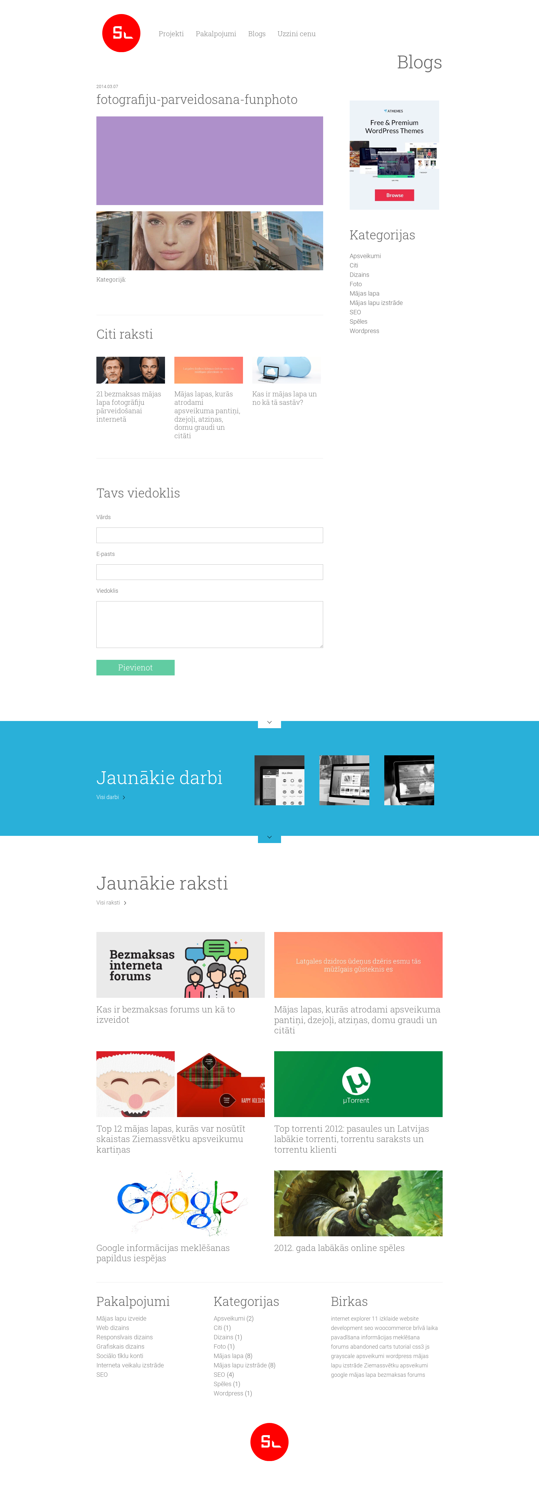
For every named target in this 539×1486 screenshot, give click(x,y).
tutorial (402, 1346)
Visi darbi (107, 797)
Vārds (103, 517)
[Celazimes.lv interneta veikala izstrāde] (279, 779)
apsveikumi (370, 1356)
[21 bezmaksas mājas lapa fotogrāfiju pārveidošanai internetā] (130, 370)
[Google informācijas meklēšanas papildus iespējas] (180, 1203)
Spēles (358, 321)
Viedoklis (107, 590)
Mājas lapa (365, 293)
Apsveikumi (365, 256)
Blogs (257, 33)
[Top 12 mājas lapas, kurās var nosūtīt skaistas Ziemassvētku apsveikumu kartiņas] (180, 1084)
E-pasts (105, 554)
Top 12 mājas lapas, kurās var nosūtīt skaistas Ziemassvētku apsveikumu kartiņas (170, 1139)
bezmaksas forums (401, 1374)
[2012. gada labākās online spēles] (358, 1203)
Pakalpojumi (216, 33)
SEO (355, 312)
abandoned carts (371, 1346)
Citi (354, 265)
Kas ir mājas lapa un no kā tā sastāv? (284, 398)
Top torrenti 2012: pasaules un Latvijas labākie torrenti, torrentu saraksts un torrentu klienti (351, 1139)
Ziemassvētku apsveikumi (396, 1365)
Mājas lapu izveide (121, 1318)
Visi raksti (108, 902)
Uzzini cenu (297, 33)
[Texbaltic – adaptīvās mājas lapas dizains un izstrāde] (409, 779)
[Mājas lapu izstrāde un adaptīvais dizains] (121, 32)
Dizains (359, 274)
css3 (418, 1346)
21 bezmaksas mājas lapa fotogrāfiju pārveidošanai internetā (128, 407)
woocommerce (393, 1328)
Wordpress (364, 331)
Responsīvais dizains (124, 1337)
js (427, 1346)
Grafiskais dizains (120, 1346)
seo (368, 1328)
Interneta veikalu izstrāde (130, 1365)
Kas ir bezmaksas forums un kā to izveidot (165, 1014)
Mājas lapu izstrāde (376, 303)
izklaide (389, 1318)
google (339, 1374)
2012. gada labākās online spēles (339, 1248)
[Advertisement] (394, 448)
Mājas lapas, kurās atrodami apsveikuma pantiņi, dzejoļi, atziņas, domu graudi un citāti (207, 415)
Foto (356, 284)
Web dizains (112, 1328)
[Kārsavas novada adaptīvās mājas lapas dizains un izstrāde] (344, 779)
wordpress (399, 1356)
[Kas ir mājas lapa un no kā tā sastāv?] (286, 370)
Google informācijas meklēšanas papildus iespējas (163, 1253)
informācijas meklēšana (390, 1337)
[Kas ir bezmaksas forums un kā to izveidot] (180, 965)
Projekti (171, 33)
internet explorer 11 (354, 1318)
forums (340, 1346)
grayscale (343, 1356)
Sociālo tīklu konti (119, 1356)
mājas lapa (362, 1374)
